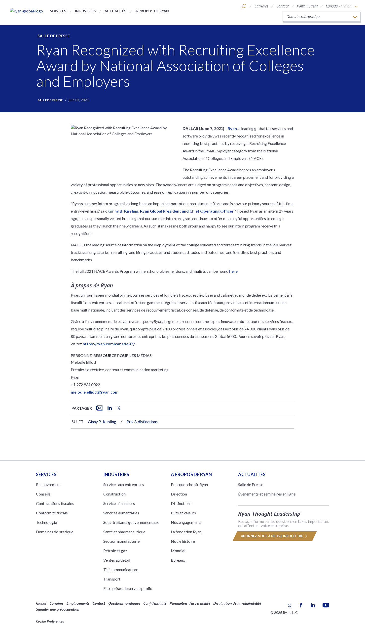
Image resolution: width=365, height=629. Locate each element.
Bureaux (178, 560)
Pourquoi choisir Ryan (189, 484)
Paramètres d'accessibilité (190, 603)
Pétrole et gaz (115, 550)
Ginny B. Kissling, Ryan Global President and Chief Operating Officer (171, 211)
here (233, 271)
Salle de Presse (53, 35)
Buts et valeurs (183, 512)
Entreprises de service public (127, 588)
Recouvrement (48, 484)
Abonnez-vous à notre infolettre (272, 536)
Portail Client (307, 5)
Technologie (46, 522)
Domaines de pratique (54, 531)
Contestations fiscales (55, 503)
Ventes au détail (116, 560)
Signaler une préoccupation (57, 609)
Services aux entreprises (123, 484)
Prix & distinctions (142, 421)
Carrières (261, 5)
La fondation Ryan (186, 531)
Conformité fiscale (52, 512)
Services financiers (119, 503)
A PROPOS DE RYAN (191, 474)
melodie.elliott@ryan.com (94, 392)
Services (58, 11)
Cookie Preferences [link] (50, 621)
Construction (114, 494)
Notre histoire (183, 541)
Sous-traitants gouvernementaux (131, 522)
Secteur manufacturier (122, 541)
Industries (85, 11)
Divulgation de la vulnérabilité (237, 603)
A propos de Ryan (152, 11)
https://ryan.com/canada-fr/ (109, 343)
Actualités (115, 11)
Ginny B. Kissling (102, 421)
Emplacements (78, 603)
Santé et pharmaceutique (124, 531)
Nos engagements (186, 522)
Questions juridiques (124, 603)
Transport (111, 579)
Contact (282, 5)
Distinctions (181, 503)
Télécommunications (121, 569)
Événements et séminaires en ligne (266, 494)
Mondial (178, 550)
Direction (179, 494)
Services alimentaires (121, 512)
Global (41, 603)
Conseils (43, 494)
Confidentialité (154, 603)
